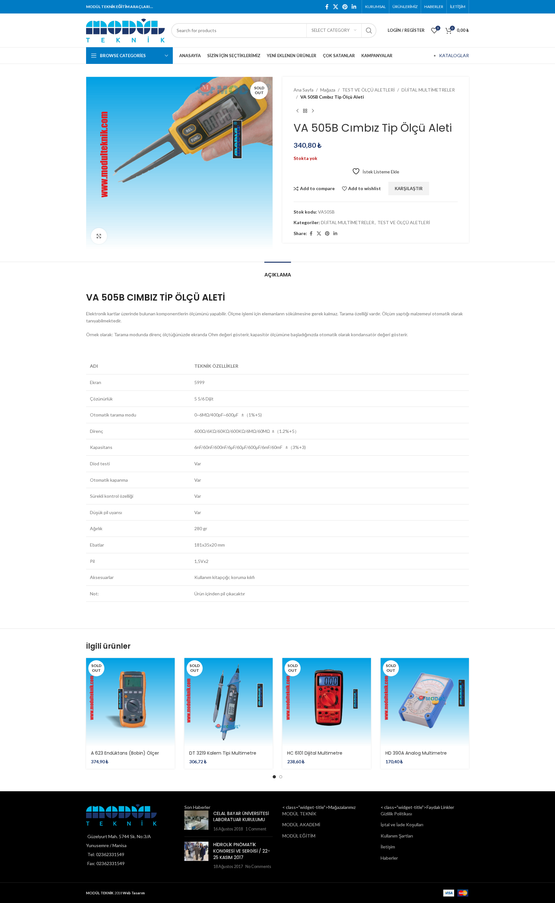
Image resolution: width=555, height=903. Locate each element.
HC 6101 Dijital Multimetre (314, 753)
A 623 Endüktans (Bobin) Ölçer (125, 753)
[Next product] (313, 111)
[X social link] (335, 7)
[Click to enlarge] (99, 236)
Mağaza (327, 89)
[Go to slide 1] (274, 776)
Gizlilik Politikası (396, 813)
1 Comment (255, 829)
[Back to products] (305, 111)
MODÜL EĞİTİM (298, 835)
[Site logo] (125, 29)
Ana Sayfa (303, 89)
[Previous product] (297, 111)
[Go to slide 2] (280, 776)
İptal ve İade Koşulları (402, 824)
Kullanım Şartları (397, 835)
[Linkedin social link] (354, 7)
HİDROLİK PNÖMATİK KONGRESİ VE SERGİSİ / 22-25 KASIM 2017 (241, 850)
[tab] (277, 271)
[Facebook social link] (327, 7)
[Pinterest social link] (344, 7)
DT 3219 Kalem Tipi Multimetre (222, 753)
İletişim (388, 846)
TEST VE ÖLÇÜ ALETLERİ (368, 89)
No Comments (258, 866)
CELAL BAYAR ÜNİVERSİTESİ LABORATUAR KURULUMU (241, 816)
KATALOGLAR (454, 55)
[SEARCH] (369, 30)
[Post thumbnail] (196, 821)
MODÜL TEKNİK (299, 813)
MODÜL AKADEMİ (301, 824)
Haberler (389, 858)
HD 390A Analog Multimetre (416, 753)
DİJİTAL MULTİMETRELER (428, 89)
